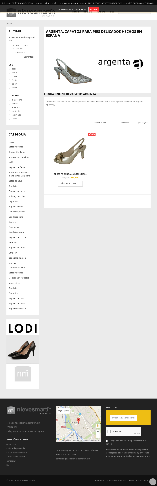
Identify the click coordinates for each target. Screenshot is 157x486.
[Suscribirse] (133, 418)
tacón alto (16, 114)
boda (14, 72)
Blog (8, 465)
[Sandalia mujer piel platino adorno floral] (70, 151)
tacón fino (16, 111)
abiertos (16, 107)
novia (14, 76)
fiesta (14, 80)
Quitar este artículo (22, 45)
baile (14, 68)
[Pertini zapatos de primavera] (22, 354)
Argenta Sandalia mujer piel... (70, 174)
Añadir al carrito (70, 183)
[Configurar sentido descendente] (116, 122)
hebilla (15, 103)
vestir (14, 87)
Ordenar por (100, 122)
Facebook (99, 480)
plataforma (17, 99)
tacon (14, 118)
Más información (79, 9)
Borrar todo (29, 56)
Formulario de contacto (140, 480)
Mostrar (125, 122)
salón (14, 83)
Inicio (9, 23)
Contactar (10, 460)
